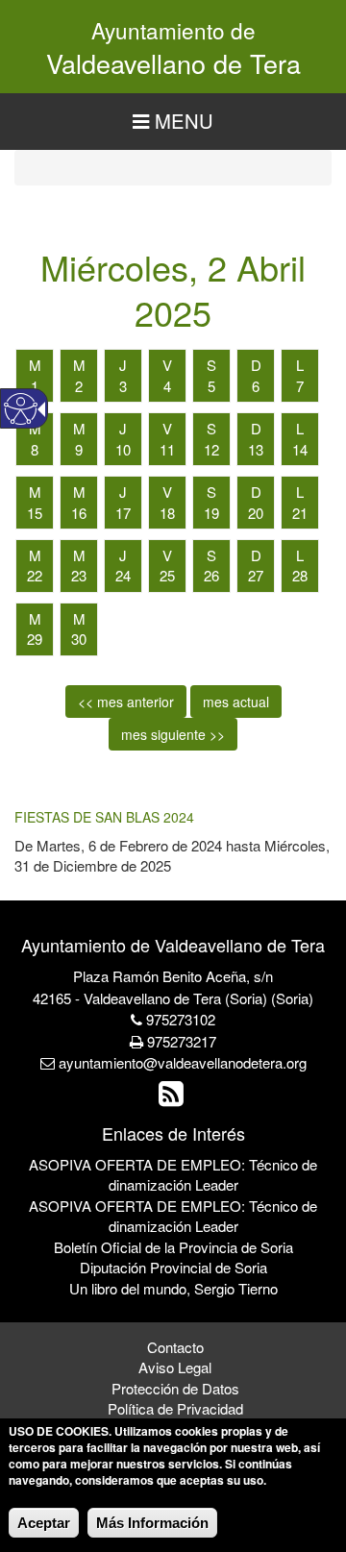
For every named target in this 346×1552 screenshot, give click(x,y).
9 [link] (79, 449)
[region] (173, 121)
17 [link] (123, 513)
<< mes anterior (126, 701)
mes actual (236, 701)
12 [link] (211, 449)
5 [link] (211, 386)
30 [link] (78, 638)
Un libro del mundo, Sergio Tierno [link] (173, 1288)
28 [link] (300, 575)
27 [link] (255, 575)
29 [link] (34, 638)
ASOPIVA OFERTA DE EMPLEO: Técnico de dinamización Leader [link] (173, 1174)
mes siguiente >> (173, 734)
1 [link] (34, 386)
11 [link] (167, 449)
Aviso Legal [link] (174, 1367)
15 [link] (34, 513)
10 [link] (123, 449)
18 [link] (167, 513)
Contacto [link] (175, 1347)
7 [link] (300, 386)
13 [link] (255, 449)
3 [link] (123, 386)
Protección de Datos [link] (175, 1388)
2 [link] (79, 386)
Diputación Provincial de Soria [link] (173, 1267)
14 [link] (300, 449)
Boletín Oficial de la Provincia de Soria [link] (173, 1247)
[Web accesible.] (20, 409)
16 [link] (78, 513)
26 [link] (211, 575)
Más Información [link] (152, 1523)
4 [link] (167, 386)
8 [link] (34, 449)
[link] (173, 1098)
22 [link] (34, 575)
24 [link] (123, 575)
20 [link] (255, 513)
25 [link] (167, 575)
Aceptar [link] (43, 1523)
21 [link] (300, 513)
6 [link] (256, 386)
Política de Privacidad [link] (175, 1408)
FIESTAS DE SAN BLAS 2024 (104, 816)
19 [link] (211, 513)
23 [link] (78, 575)
